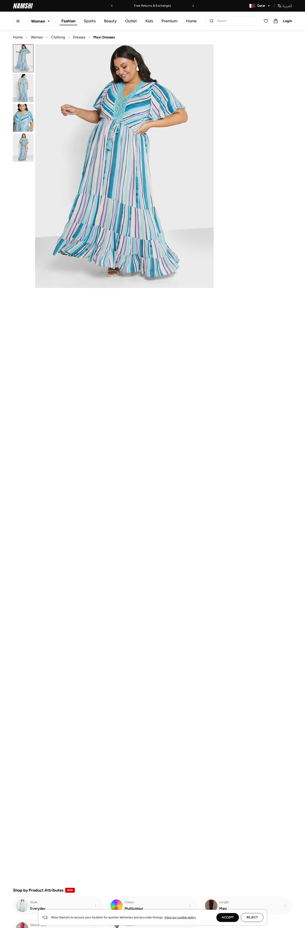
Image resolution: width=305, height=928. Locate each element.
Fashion (68, 21)
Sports (90, 21)
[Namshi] (23, 5)
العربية (287, 6)
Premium (169, 21)
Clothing (58, 37)
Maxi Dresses (104, 37)
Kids (149, 21)
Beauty (110, 21)
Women (37, 37)
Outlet (131, 21)
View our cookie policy (180, 917)
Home (191, 21)
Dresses (79, 37)
